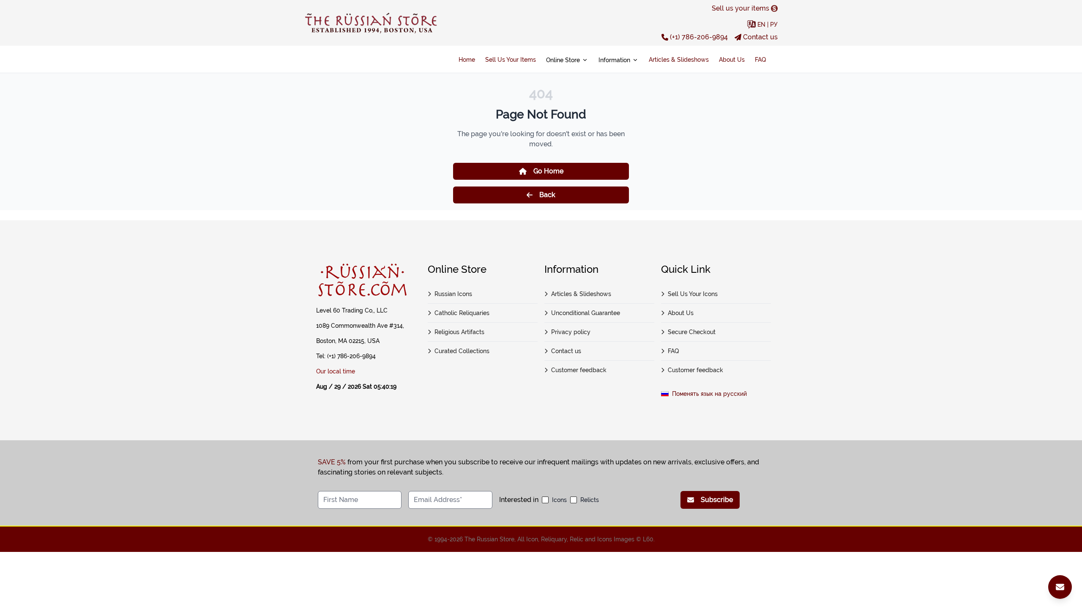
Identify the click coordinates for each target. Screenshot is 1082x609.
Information (614, 60)
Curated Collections (461, 351)
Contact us (760, 37)
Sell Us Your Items (510, 59)
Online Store (563, 60)
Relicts (589, 500)
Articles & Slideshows (679, 59)
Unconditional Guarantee (585, 313)
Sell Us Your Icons (693, 294)
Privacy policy (570, 332)
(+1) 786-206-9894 (699, 37)
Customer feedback (579, 370)
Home (467, 59)
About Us (732, 59)
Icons (559, 500)
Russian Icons (453, 294)
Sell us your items (740, 8)
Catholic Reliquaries (461, 313)
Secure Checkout (692, 332)
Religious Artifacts (459, 332)
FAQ (760, 59)
